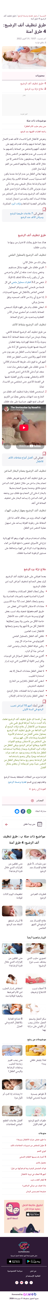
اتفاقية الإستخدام (33, 1276)
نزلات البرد (16, 204)
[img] (24, 1216)
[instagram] (16, 1282)
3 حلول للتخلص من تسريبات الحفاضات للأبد (28, 1145)
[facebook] (31, 1282)
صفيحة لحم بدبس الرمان (36, 1191)
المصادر (40, 800)
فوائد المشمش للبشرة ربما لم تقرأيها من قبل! (28, 1168)
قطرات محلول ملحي (21, 282)
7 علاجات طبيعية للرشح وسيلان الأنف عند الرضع (26, 215)
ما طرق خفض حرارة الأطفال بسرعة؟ (31, 1140)
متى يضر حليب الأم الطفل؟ (35, 126)
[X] (26, 1282)
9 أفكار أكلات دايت (38, 1180)
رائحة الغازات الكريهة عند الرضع (33, 132)
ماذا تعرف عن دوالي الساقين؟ (34, 1186)
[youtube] (21, 1282)
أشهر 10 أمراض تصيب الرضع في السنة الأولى (26, 708)
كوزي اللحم (41, 1151)
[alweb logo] (29, 1295)
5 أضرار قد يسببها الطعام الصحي (32, 1157)
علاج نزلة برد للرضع (34, 89)
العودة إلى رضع (38, 789)
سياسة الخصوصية (14, 1271)
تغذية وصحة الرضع (17, 782)
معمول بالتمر (41, 1163)
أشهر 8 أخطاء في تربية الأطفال (33, 1174)
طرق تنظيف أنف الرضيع (31, 83)
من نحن (33, 1271)
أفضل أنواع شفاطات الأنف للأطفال (25, 460)
